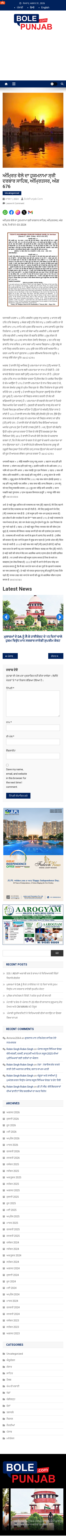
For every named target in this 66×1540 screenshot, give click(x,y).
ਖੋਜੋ (57, 953)
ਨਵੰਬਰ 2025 (13, 1171)
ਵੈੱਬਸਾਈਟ (10, 750)
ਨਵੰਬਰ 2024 (13, 1249)
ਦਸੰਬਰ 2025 (13, 1164)
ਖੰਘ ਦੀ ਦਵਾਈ (13, 1386)
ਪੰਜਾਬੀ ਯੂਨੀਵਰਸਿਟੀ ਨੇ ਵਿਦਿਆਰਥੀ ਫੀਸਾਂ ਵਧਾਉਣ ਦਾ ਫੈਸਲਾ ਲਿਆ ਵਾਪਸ (34, 1015)
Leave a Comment (15, 203)
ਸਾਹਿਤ (10, 1373)
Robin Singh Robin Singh (20, 1049)
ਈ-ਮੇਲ (10, 736)
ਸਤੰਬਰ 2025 (13, 1184)
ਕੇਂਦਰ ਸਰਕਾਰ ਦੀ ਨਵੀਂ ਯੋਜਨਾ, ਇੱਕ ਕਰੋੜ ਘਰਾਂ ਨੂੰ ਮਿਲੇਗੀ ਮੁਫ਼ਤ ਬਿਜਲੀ (57, 656)
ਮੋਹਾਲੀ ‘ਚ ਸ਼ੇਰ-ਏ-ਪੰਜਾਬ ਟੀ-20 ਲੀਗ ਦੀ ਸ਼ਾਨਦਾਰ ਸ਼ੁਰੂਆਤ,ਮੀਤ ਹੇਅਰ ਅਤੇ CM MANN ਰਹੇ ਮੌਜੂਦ (34, 1004)
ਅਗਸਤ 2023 (13, 1333)
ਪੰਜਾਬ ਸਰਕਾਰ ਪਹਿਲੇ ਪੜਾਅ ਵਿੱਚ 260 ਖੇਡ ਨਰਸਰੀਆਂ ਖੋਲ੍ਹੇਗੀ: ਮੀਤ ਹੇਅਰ (13, 656)
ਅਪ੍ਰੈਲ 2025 (13, 1216)
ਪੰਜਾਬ (9, 1431)
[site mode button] (53, 84)
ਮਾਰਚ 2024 (12, 1301)
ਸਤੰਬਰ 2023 (13, 1327)
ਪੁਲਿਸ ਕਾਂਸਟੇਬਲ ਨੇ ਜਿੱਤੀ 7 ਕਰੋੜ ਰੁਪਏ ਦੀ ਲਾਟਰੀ (33, 646)
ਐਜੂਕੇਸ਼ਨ (11, 1360)
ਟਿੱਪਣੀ (10, 688)
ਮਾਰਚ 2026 (12, 1145)
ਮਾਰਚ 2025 (12, 1223)
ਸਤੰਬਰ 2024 (13, 1262)
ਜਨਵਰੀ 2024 (13, 1314)
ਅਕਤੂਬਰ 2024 (14, 1255)
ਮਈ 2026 (12, 1131)
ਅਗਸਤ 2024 (13, 1268)
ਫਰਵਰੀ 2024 (13, 1307)
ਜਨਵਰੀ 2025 (13, 1235)
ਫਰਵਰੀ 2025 (13, 1229)
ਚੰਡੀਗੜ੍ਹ (11, 1399)
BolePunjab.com (33, 198)
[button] (6, 617)
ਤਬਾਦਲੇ (10, 1412)
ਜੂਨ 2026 (11, 1125)
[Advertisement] (33, 59)
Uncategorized (12, 193)
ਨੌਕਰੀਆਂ (11, 1425)
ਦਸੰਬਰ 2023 (13, 1320)
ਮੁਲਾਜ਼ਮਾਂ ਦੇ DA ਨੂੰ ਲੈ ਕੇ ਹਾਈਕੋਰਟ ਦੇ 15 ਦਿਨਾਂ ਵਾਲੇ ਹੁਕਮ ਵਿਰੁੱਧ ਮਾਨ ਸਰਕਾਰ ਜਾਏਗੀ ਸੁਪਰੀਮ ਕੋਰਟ (32, 986)
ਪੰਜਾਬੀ (20, 7)
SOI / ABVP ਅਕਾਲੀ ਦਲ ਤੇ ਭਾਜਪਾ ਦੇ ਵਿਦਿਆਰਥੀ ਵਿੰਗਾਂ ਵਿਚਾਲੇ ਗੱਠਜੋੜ (32, 975)
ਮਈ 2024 (12, 1288)
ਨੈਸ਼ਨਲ (10, 1418)
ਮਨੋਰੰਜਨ (10, 1438)
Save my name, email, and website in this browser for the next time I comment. (16, 778)
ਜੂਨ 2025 (11, 1203)
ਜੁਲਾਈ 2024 (13, 1275)
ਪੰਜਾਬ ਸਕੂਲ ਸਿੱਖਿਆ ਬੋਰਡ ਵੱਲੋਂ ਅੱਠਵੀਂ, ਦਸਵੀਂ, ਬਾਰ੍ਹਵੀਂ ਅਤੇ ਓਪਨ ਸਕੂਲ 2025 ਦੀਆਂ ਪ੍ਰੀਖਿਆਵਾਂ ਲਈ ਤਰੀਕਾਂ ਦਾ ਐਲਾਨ (34, 1054)
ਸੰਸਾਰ (9, 1366)
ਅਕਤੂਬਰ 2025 (14, 1177)
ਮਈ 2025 (12, 1210)
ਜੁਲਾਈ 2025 (13, 1196)
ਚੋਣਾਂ (8, 1405)
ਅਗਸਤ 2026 (13, 1112)
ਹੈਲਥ (9, 1379)
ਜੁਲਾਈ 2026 (13, 1118)
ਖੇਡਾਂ (8, 1392)
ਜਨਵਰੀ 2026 (13, 1157)
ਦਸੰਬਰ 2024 (13, 1242)
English (45, 7)
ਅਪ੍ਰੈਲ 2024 (13, 1294)
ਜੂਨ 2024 (11, 1281)
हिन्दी (32, 7)
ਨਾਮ (9, 722)
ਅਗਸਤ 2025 (13, 1190)
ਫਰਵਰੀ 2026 (13, 1151)
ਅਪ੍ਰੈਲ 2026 (13, 1138)
